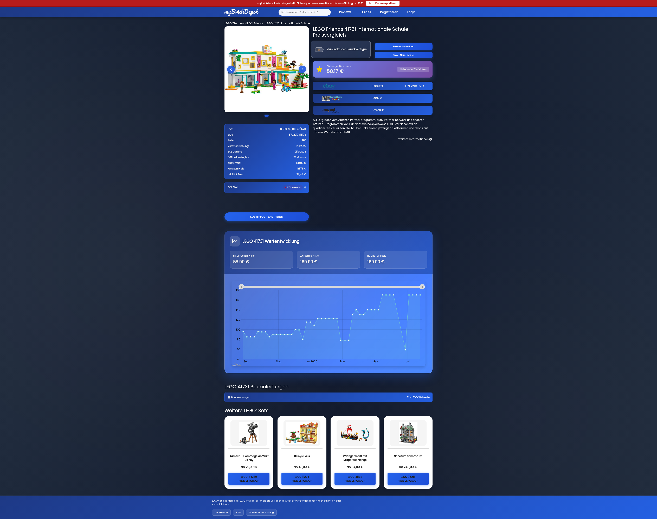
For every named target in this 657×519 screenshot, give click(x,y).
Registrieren (389, 12)
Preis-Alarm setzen (403, 55)
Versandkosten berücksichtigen (347, 49)
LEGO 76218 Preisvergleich (408, 479)
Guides (365, 12)
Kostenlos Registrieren (266, 216)
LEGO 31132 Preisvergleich (355, 479)
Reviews (345, 12)
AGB (238, 512)
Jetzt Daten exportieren (383, 3)
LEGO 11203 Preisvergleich (302, 479)
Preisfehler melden (403, 46)
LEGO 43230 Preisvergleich (249, 479)
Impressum (221, 512)
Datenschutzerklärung (261, 512)
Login (411, 12)
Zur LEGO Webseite (418, 397)
